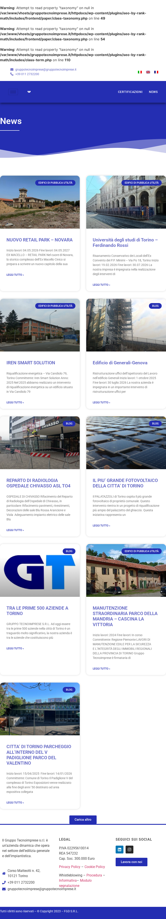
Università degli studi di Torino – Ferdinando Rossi (125, 242)
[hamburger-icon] (13, 92)
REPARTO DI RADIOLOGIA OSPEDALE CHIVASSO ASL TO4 (38, 483)
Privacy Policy (69, 867)
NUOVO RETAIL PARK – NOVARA (39, 240)
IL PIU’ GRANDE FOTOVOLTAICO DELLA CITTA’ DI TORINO (125, 483)
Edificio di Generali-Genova (120, 362)
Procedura (94, 875)
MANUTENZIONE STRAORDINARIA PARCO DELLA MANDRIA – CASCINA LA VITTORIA (125, 616)
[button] (83, 819)
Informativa (68, 880)
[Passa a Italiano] (140, 72)
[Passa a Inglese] (148, 72)
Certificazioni (130, 92)
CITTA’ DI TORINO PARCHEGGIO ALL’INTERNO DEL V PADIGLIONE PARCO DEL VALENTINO (38, 755)
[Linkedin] (119, 849)
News (153, 92)
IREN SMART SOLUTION (30, 362)
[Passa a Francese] (156, 72)
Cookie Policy (95, 867)
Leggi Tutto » (15, 274)
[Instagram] (129, 849)
